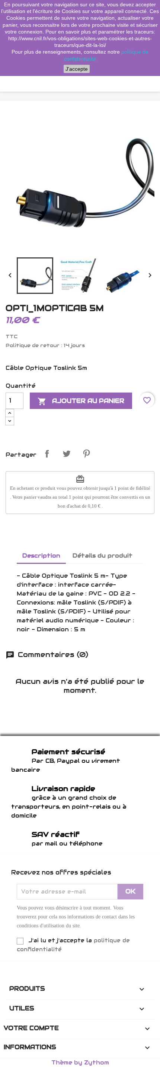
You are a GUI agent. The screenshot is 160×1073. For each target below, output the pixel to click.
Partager (46, 453)
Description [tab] (41, 555)
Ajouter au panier (81, 401)
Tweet (66, 453)
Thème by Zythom (80, 1062)
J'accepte (76, 69)
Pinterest (86, 453)
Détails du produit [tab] (102, 555)
